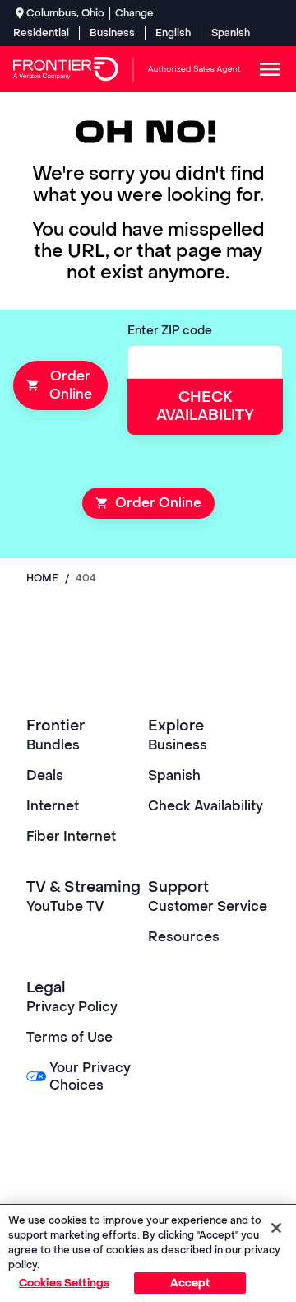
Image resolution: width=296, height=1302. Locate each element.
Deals (44, 775)
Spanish (230, 33)
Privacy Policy (72, 1006)
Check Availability (205, 805)
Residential (41, 33)
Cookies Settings (64, 1283)
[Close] (276, 1228)
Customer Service (207, 906)
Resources (184, 936)
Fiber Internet (71, 836)
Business (112, 33)
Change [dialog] (134, 13)
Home (42, 578)
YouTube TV (65, 906)
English (173, 33)
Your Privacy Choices (90, 1076)
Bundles (53, 745)
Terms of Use (69, 1037)
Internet (52, 805)
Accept (190, 1283)
